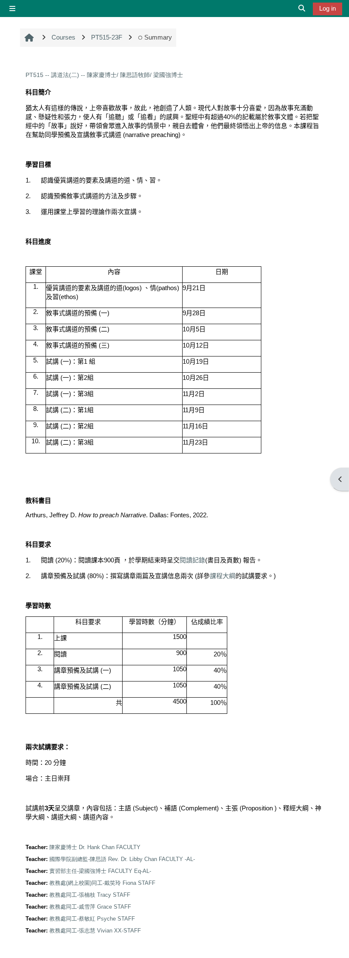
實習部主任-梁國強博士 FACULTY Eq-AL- (100, 871)
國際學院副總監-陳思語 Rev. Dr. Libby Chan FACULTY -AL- (122, 859)
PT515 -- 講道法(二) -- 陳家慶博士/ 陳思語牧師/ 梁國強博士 (104, 74)
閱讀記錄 (192, 560)
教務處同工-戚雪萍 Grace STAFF (90, 907)
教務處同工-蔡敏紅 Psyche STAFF (92, 918)
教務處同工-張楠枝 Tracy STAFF (89, 895)
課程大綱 (222, 575)
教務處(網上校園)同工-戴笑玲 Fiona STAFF (102, 883)
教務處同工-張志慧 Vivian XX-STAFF (95, 930)
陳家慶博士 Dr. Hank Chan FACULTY (94, 847)
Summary (158, 37)
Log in (327, 8)
